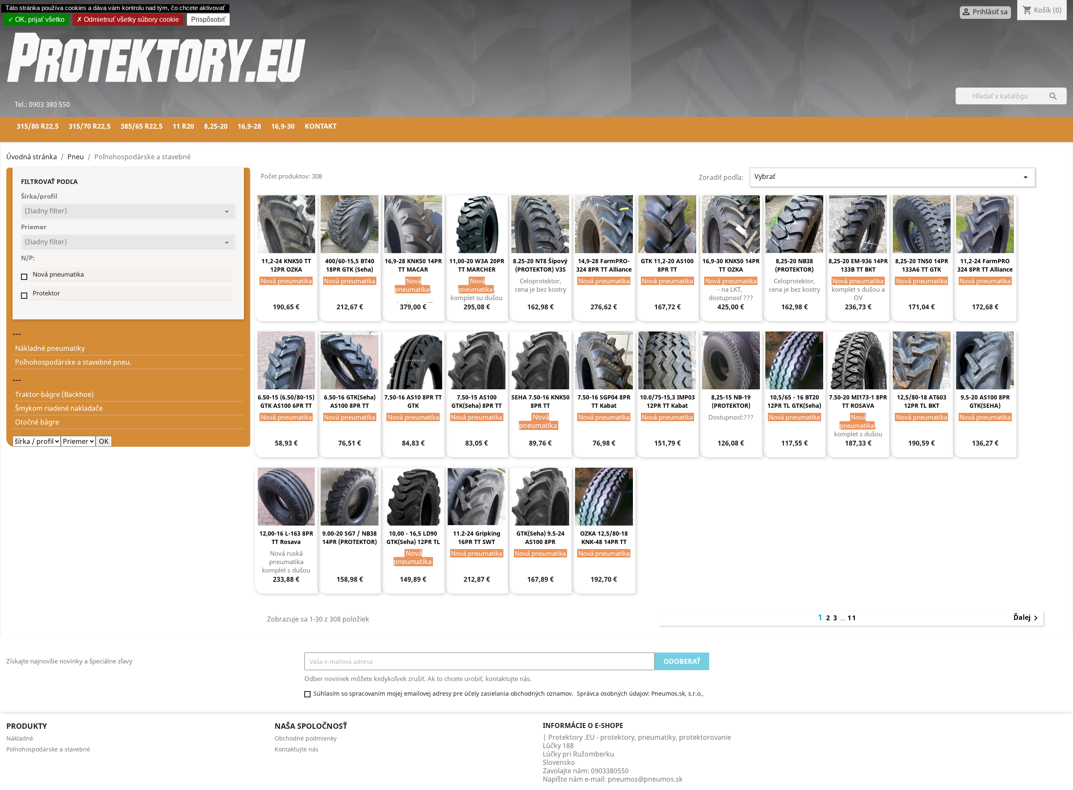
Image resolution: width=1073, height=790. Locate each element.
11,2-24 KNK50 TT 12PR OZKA (286, 265)
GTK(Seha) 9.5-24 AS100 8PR (540, 537)
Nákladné (19, 738)
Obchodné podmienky (306, 738)
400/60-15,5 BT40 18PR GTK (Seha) (349, 265)
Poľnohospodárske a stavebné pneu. (73, 362)
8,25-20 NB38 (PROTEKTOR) (794, 265)
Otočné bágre (37, 422)
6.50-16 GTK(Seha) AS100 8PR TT (350, 401)
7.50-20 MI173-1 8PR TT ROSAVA (858, 401)
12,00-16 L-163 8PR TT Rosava (286, 537)
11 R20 (183, 126)
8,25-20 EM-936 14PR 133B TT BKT (858, 265)
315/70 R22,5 (90, 126)
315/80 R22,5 (38, 126)
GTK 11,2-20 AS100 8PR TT (667, 265)
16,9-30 (283, 126)
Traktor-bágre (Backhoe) (54, 394)
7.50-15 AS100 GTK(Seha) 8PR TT (476, 401)
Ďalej (1027, 618)
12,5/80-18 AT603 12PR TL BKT (921, 401)
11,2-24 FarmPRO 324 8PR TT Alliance (985, 265)
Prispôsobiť (208, 19)
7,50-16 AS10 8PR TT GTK (413, 401)
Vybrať (892, 177)
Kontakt (321, 126)
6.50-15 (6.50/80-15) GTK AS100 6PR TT (286, 401)
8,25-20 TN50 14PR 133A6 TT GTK (921, 265)
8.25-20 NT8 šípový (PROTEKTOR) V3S (540, 265)
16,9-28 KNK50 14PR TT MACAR (413, 265)
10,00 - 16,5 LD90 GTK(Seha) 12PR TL (413, 537)
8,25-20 (216, 126)
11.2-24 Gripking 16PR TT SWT (476, 537)
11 (852, 617)
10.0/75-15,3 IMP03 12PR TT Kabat (667, 401)
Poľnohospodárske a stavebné (48, 749)
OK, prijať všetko (39, 19)
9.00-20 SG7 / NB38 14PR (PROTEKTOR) (349, 537)
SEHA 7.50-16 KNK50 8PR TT (540, 401)
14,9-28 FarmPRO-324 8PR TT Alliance (604, 265)
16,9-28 (249, 126)
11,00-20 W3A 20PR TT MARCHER (476, 265)
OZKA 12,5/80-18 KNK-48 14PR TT (604, 537)
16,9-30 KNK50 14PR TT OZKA (730, 265)
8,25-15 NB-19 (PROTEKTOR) (731, 401)
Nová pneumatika (58, 274)
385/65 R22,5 (142, 126)
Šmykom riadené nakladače (59, 408)
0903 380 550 (48, 104)
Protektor (46, 293)
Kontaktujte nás (297, 749)
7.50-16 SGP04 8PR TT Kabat (604, 401)
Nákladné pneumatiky (50, 348)
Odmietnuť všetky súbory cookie (130, 19)
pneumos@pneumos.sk (645, 779)
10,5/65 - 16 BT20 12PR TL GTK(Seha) (794, 401)
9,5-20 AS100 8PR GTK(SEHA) (985, 401)
